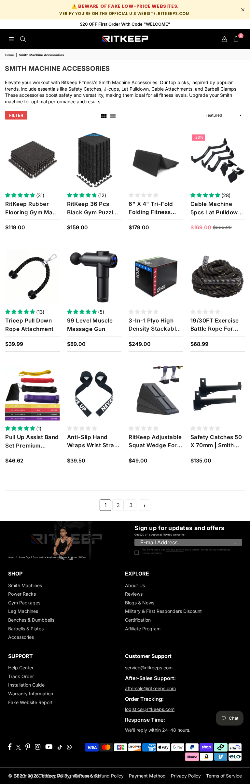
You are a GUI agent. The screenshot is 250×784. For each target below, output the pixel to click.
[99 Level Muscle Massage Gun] (94, 276)
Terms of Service (224, 775)
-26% (198, 137)
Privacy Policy (186, 775)
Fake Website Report (30, 702)
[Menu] (11, 39)
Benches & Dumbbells (31, 620)
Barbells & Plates (26, 628)
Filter (16, 115)
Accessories (21, 637)
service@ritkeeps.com (149, 667)
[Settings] (224, 39)
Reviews (134, 594)
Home (9, 55)
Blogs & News (139, 602)
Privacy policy (175, 549)
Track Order (21, 676)
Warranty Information (30, 693)
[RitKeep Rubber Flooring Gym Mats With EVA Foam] (32, 160)
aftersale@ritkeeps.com (150, 688)
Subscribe (234, 542)
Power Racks (22, 594)
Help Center (21, 667)
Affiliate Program (142, 628)
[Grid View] (103, 115)
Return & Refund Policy (99, 775)
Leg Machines (23, 611)
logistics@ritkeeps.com (149, 709)
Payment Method (147, 775)
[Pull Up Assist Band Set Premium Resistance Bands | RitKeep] (32, 393)
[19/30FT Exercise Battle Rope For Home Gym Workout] (217, 276)
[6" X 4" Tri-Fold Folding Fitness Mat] (156, 160)
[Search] (23, 39)
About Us (135, 585)
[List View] (113, 115)
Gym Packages (24, 602)
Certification (138, 620)
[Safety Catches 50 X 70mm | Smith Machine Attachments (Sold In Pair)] (217, 393)
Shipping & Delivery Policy (42, 775)
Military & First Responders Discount (163, 611)
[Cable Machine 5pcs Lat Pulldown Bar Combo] (217, 160)
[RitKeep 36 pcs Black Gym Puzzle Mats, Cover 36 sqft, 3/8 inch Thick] (94, 160)
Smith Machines (25, 585)
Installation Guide (26, 685)
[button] (236, 39)
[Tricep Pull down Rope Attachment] (32, 276)
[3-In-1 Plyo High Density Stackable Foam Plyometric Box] (156, 276)
